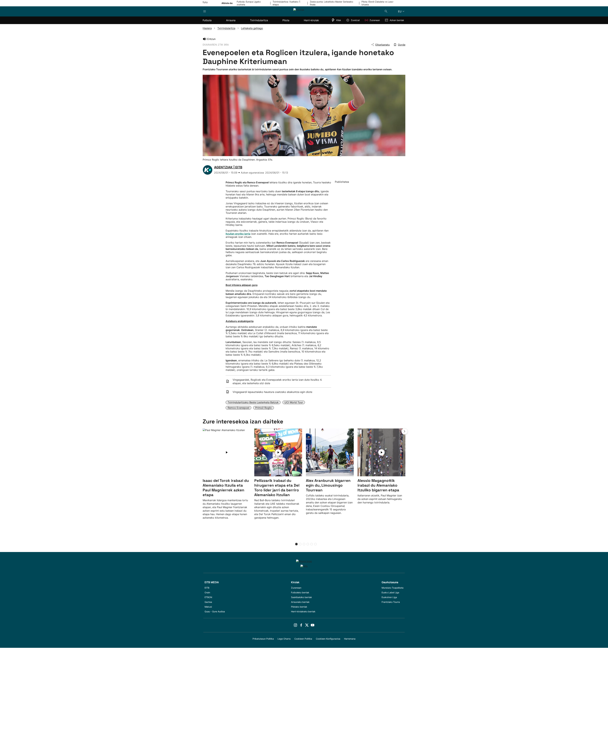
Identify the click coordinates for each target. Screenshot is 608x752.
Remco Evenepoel (238, 407)
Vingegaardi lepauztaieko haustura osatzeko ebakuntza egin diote (272, 391)
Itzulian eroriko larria (238, 233)
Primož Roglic (263, 407)
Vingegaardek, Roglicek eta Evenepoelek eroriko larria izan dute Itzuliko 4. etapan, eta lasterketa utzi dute (277, 381)
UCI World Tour (294, 402)
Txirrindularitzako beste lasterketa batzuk (253, 402)
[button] (404, 431)
